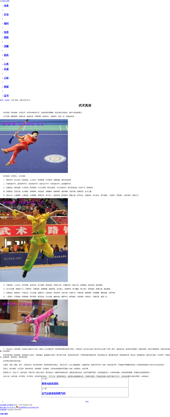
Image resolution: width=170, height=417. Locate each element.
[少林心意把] (4, 1)
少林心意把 (4, 414)
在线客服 (3, 409)
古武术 (7, 100)
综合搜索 (3, 405)
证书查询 (10, 405)
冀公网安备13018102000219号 (28, 407)
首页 (1, 100)
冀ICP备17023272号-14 (8, 407)
